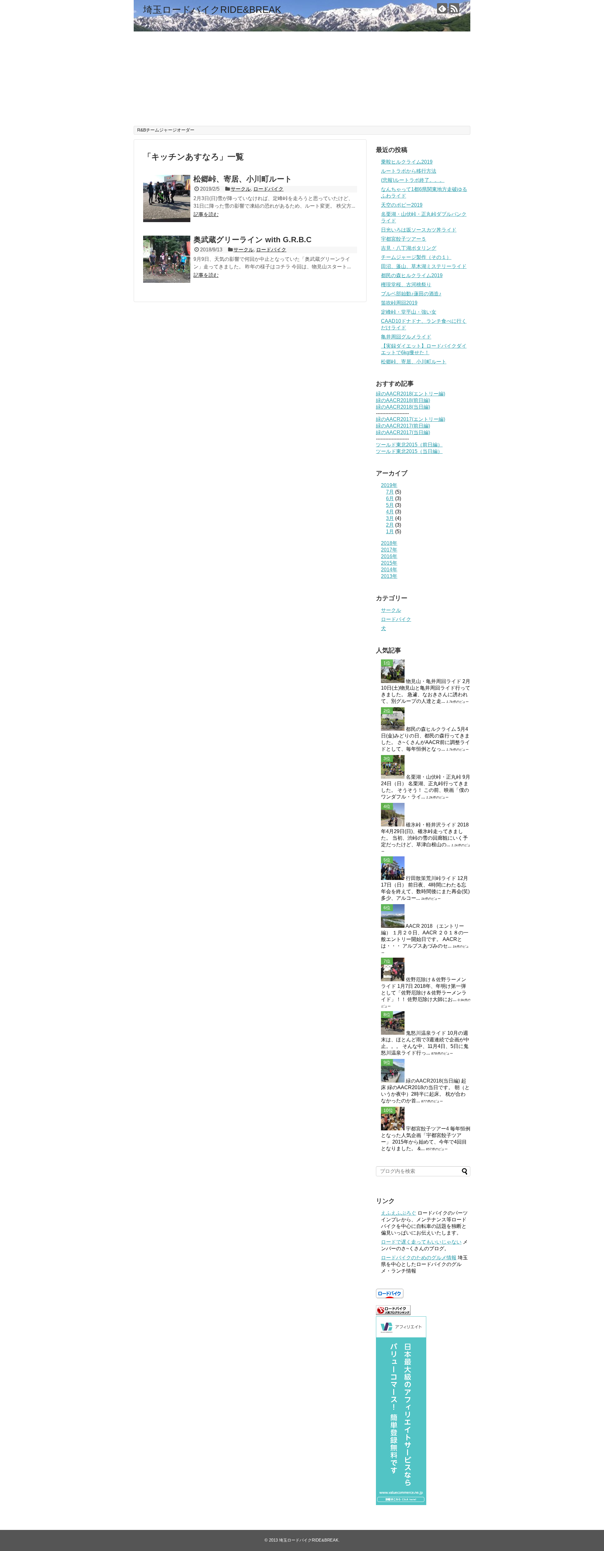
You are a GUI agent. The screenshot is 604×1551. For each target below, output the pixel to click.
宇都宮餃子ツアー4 (427, 1128)
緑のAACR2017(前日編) (403, 425)
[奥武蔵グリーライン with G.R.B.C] (166, 259)
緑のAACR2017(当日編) (403, 432)
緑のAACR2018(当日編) (403, 407)
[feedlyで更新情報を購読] (442, 8)
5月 (390, 505)
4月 (390, 511)
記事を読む (206, 214)
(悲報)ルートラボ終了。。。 (413, 180)
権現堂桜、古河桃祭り (406, 284)
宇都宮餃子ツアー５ (403, 239)
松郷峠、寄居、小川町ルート (242, 179)
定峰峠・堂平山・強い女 (408, 312)
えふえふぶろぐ (398, 1213)
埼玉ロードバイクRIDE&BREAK (212, 9)
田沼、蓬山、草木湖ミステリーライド (424, 266)
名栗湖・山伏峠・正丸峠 (433, 777)
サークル (241, 189)
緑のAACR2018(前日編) (403, 400)
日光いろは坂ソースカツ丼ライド (418, 229)
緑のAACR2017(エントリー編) (410, 419)
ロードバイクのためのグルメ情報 (418, 1257)
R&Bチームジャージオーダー (165, 129)
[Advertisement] (302, 79)
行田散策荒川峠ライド (431, 878)
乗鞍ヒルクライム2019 (407, 162)
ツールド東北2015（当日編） (409, 451)
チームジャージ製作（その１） (416, 257)
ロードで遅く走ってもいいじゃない (421, 1242)
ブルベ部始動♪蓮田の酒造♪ (411, 293)
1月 (390, 531)
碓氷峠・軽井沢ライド (431, 824)
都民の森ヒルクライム (431, 729)
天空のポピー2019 (401, 205)
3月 (390, 518)
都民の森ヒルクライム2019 (412, 275)
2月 (390, 525)
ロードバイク (268, 189)
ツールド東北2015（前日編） (409, 444)
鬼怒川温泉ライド (426, 1033)
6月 (390, 498)
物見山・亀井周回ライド (433, 681)
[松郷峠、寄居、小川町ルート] (166, 198)
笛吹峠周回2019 (399, 302)
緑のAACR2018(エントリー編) (410, 393)
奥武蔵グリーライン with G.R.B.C (252, 239)
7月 (390, 492)
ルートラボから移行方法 (408, 171)
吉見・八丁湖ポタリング (408, 248)
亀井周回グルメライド (406, 336)
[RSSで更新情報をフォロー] (454, 8)
